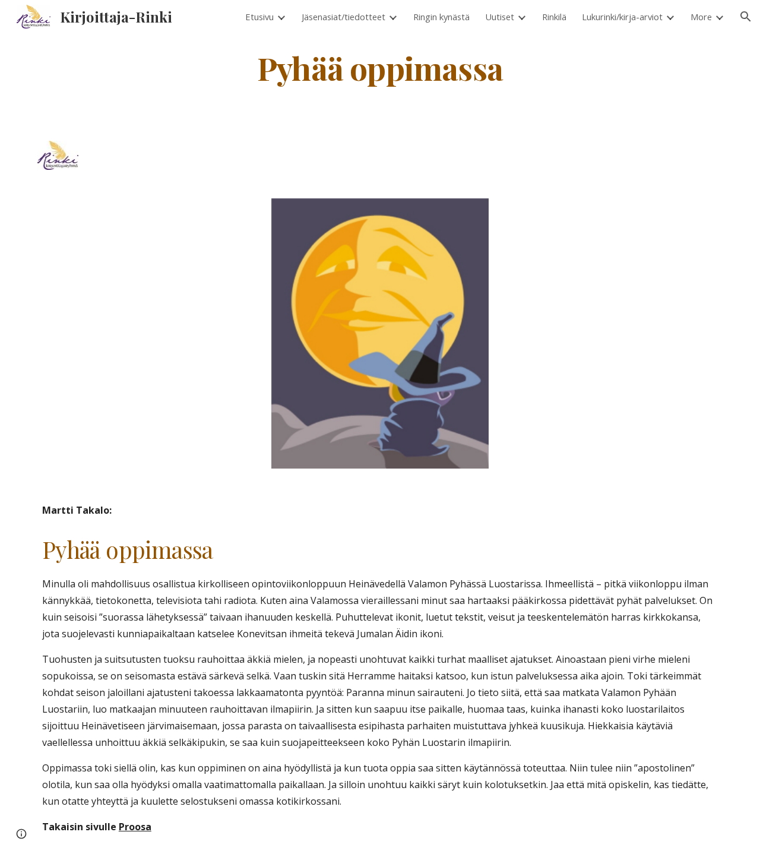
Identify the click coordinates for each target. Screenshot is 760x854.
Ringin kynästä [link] (441, 17)
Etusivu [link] (259, 17)
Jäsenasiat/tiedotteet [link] (343, 17)
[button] (746, 16)
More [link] (701, 17)
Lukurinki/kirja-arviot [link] (622, 17)
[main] (380, 67)
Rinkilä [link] (554, 17)
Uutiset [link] (499, 17)
